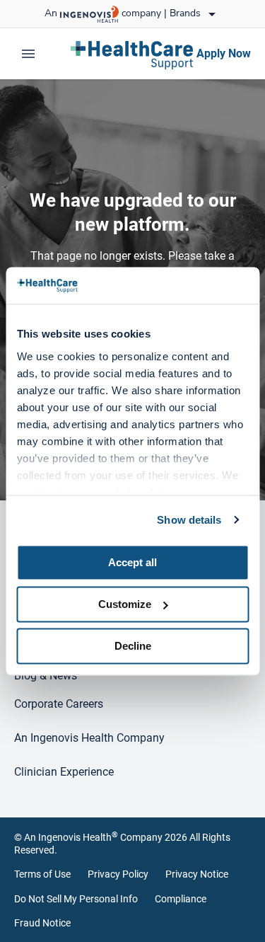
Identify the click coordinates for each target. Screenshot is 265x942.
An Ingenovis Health (71, 837)
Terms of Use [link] (42, 874)
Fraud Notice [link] (42, 923)
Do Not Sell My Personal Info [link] (76, 898)
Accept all (132, 562)
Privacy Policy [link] (118, 874)
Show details (189, 520)
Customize (124, 604)
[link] (132, 53)
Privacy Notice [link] (196, 874)
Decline (132, 646)
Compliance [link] (180, 898)
